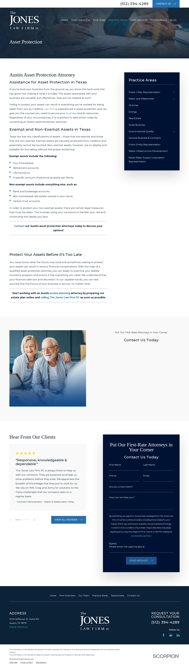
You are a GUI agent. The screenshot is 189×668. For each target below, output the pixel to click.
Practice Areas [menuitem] (118, 20)
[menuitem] (150, 92)
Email (146, 476)
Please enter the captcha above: (127, 547)
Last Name (149, 465)
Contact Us (133, 595)
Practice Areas (100, 595)
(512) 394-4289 (134, 4)
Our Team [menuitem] (99, 20)
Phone (112, 476)
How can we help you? (121, 497)
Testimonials (117, 595)
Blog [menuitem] (173, 20)
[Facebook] (163, 635)
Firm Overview (67, 595)
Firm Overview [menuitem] (80, 20)
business (71, 113)
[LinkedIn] (178, 635)
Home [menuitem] (64, 20)
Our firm (49, 108)
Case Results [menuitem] (139, 20)
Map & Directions (18, 627)
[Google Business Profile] (170, 635)
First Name (115, 465)
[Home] (24, 20)
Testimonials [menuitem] (158, 20)
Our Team (83, 595)
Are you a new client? (121, 487)
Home (53, 595)
